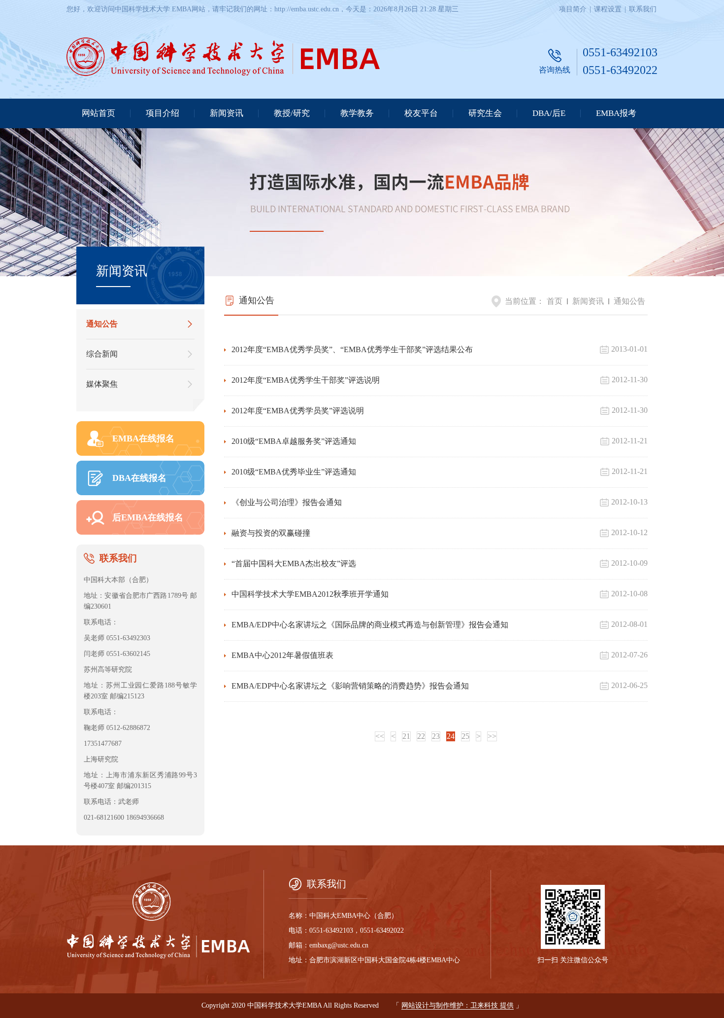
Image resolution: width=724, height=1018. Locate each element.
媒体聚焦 (102, 384)
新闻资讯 (226, 113)
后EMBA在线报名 (147, 517)
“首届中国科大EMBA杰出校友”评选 (293, 563)
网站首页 (98, 113)
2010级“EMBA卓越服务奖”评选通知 (293, 441)
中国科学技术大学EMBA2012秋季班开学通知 (310, 594)
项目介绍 (162, 113)
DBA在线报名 (139, 478)
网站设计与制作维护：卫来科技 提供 (457, 1005)
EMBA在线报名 (143, 438)
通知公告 (102, 324)
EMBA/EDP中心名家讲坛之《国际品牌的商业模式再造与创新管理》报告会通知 (369, 624)
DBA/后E (548, 113)
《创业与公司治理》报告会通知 (286, 502)
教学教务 (357, 113)
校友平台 (421, 113)
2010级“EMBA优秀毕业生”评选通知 (293, 472)
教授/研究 (292, 113)
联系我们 (643, 9)
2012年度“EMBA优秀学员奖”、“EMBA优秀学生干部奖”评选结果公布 (352, 349)
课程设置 (608, 9)
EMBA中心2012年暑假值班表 (282, 655)
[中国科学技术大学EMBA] (223, 57)
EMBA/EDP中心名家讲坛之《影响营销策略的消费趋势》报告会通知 (350, 686)
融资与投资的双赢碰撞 (270, 533)
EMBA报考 (616, 113)
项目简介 (573, 9)
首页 (554, 301)
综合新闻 (102, 354)
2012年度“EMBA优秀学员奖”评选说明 (297, 410)
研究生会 (485, 113)
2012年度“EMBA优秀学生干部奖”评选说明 (305, 380)
